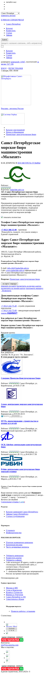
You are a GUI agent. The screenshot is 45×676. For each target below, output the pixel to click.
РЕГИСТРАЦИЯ (15, 68)
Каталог (9, 28)
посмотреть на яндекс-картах (28, 286)
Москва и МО (12, 588)
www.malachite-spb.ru (15, 270)
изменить (8, 15)
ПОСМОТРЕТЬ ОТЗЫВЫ (29, 163)
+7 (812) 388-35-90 (9, 230)
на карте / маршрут (9, 284)
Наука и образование (15, 132)
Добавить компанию (15, 555)
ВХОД (3, 68)
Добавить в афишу (14, 560)
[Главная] (6, 128)
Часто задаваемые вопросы (17, 547)
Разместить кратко (14, 558)
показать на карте (8, 286)
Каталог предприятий (15, 130)
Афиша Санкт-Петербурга (17, 514)
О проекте (10, 530)
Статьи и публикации (15, 516)
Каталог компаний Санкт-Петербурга (22, 512)
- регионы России (12, 108)
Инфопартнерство (14, 533)
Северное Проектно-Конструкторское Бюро (20, 378)
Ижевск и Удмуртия (14, 595)
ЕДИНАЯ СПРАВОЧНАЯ (12, 20)
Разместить (11, 31)
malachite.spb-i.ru (17, 190)
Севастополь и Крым (15, 599)
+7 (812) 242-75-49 (9, 306)
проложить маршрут (34, 288)
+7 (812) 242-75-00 (9, 310)
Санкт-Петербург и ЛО (16, 597)
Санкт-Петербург (13, 24)
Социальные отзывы (13, 502)
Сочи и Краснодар (14, 590)
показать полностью (12, 217)
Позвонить (6, 291)
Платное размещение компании (19, 542)
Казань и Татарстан (14, 592)
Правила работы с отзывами (23, 611)
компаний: (18, 62)
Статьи (9, 33)
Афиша (9, 35)
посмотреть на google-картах (13, 288)
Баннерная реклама (14, 545)
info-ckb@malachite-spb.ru (18, 268)
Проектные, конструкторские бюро (21, 134)
